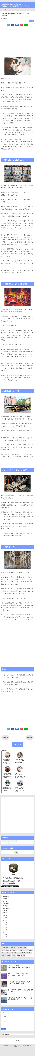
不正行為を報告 (5, 1034)
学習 (32, 21)
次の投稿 (5, 737)
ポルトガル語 (5, 952)
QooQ (20, 1046)
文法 (13, 955)
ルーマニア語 (21, 952)
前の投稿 (29, 737)
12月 (4, 910)
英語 (28, 952)
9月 (4, 917)
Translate (13, 843)
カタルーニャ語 (21, 947)
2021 (4, 908)
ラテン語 (13, 952)
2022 (4, 906)
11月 (4, 912)
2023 (4, 903)
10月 (4, 915)
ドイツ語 (20, 950)
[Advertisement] (17, 41)
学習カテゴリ (17, 744)
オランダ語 (12, 947)
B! (17, 24)
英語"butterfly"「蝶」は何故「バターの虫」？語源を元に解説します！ (19, 974)
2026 (4, 896)
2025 (4, 898)
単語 (8, 955)
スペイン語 (4, 950)
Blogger (20, 1040)
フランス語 (28, 950)
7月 (4, 922)
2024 (4, 901)
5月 (4, 927)
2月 (4, 934)
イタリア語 (4, 947)
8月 (4, 920)
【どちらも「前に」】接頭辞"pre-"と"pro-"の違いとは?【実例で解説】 (20, 982)
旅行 (22, 955)
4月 (4, 929)
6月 (4, 924)
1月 (4, 936)
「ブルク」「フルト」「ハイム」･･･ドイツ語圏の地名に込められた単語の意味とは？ (20, 966)
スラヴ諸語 (12, 950)
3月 (4, 932)
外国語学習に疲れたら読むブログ (12, 4)
